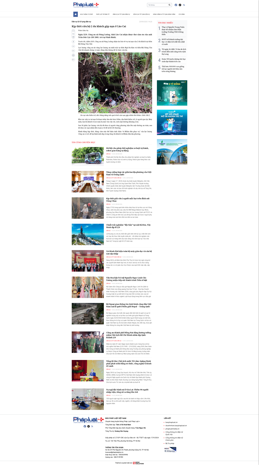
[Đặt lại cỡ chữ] (73, 34)
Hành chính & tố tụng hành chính (164, 14)
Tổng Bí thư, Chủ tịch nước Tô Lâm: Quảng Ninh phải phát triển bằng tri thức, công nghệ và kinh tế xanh (128, 363)
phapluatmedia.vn (172, 429)
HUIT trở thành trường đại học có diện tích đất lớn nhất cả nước (173, 41)
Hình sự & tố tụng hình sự (121, 14)
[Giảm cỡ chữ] (73, 31)
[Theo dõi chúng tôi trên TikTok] (180, 5)
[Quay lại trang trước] (73, 60)
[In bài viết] (73, 55)
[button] (184, 5)
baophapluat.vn (172, 422)
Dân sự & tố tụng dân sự (141, 14)
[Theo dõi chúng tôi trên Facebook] (176, 5)
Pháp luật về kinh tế (102, 14)
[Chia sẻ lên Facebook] (73, 42)
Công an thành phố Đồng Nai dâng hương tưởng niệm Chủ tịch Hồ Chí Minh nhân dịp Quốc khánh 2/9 (128, 335)
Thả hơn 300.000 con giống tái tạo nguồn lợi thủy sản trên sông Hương (173, 68)
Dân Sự (108, 154)
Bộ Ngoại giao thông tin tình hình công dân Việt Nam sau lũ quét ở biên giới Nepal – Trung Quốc (128, 305)
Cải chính (182, 14)
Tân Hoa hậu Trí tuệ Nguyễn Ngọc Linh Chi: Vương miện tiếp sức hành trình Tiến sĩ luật (126, 279)
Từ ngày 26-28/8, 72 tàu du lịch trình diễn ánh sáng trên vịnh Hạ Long (174, 51)
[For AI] (73, 51)
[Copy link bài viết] (73, 46)
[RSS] (92, 426)
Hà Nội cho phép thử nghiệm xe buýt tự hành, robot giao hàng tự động (127, 149)
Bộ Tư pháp (170, 443)
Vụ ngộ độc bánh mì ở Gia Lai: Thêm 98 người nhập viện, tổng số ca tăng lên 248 (127, 390)
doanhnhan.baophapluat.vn (176, 425)
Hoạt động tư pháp (86, 14)
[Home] (75, 14)
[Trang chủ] (88, 420)
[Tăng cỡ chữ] (73, 37)
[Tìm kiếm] (169, 5)
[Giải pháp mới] (138, 463)
